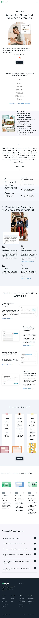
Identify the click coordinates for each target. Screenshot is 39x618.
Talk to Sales (19, 62)
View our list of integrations (26, 261)
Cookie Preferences (31, 601)
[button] (4, 157)
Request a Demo (6, 318)
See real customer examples (18, 103)
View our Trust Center (25, 278)
